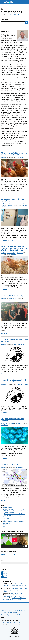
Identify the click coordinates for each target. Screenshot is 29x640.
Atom (17, 554)
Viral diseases (20, 157)
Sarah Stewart (12, 298)
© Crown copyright (14, 636)
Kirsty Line (20, 253)
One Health (8, 300)
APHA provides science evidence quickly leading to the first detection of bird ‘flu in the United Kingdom (14, 248)
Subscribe (5, 526)
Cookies (19, 615)
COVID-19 (24, 205)
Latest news (6, 524)
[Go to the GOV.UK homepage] (7, 2)
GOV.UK (3, 612)
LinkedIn (5, 575)
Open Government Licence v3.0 (10, 622)
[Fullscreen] (26, 546)
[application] (14, 540)
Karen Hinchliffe (11, 203)
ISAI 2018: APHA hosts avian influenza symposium (14, 340)
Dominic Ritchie (20, 203)
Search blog (5, 20)
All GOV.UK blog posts (20, 610)
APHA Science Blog (11, 11)
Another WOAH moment (16, 593)
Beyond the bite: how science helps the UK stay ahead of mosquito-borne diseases (14, 585)
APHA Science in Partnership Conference (13, 509)
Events (3, 300)
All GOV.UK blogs (6, 610)
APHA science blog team (7, 423)
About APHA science (8, 507)
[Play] (3, 546)
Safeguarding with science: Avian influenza (12, 420)
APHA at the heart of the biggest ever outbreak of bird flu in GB (14, 154)
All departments (12, 612)
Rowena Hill (9, 205)
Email (4, 554)
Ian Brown (3, 157)
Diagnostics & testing (6, 206)
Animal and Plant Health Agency (17, 14)
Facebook (5, 573)
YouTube (5, 577)
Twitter (5, 572)
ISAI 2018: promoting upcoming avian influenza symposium (14, 381)
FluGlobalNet (6, 523)
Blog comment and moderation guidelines (13, 521)
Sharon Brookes (11, 253)
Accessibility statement (8, 615)
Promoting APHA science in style (12, 296)
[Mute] (23, 546)
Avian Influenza (6, 520)
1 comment (10, 240)
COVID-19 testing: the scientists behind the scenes (12, 200)
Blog (2, 9)
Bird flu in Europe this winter (11, 464)
